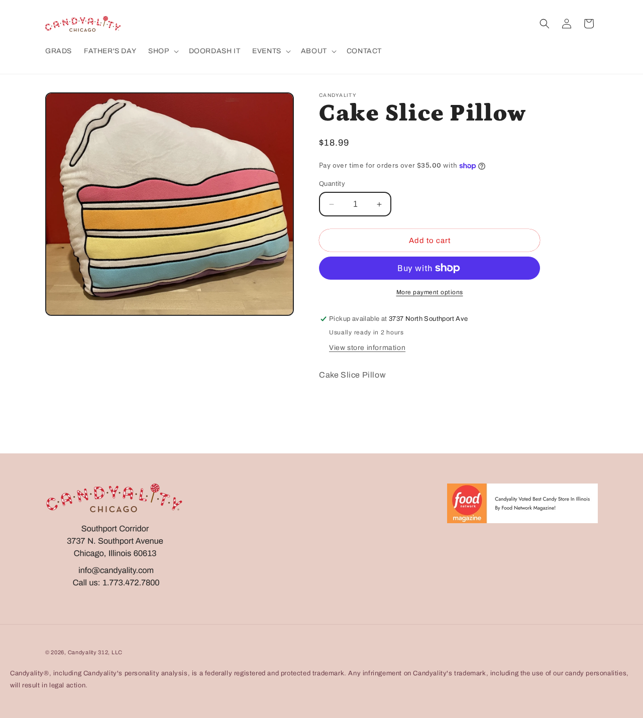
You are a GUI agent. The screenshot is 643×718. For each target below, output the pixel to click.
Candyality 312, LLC (95, 652)
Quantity (332, 183)
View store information (367, 347)
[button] (162, 51)
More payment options (429, 292)
